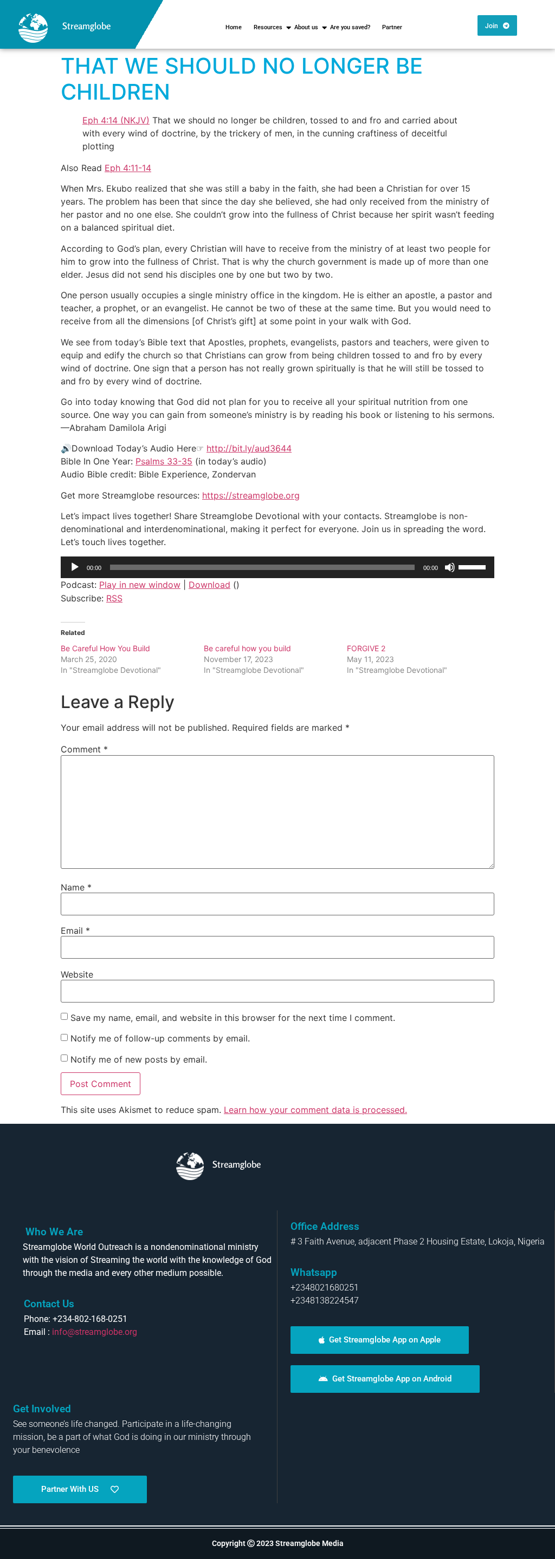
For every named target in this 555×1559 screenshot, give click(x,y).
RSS (114, 598)
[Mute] (449, 567)
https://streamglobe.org (251, 495)
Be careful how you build (247, 648)
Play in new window (139, 584)
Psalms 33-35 (163, 461)
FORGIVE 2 (366, 648)
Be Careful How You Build (105, 648)
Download (209, 584)
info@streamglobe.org (94, 1332)
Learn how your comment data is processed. (315, 1109)
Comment (84, 749)
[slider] (474, 566)
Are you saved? (350, 27)
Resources (268, 27)
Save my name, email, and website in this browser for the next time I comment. (232, 1017)
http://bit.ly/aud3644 (249, 448)
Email (75, 930)
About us (306, 27)
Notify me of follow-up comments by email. (160, 1038)
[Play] (74, 567)
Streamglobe (86, 25)
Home (233, 27)
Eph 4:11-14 (128, 167)
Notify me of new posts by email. (138, 1059)
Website (77, 974)
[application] (277, 567)
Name (76, 887)
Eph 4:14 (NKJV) (116, 120)
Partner (392, 27)
